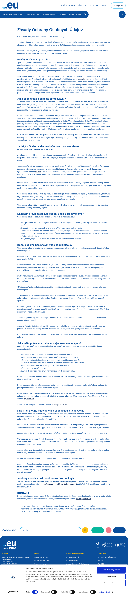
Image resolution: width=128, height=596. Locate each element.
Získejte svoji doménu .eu (12, 14)
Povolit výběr (111, 576)
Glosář (100, 560)
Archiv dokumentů (72, 557)
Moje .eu (119, 6)
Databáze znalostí (48, 14)
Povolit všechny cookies (111, 570)
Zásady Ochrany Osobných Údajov (78, 564)
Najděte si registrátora (87, 506)
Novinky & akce (75, 14)
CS (122, 14)
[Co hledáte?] (85, 530)
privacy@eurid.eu (59, 405)
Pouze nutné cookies (111, 583)
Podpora (94, 5)
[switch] (54, 592)
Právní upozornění (72, 560)
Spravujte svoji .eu (32, 14)
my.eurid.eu (83, 79)
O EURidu (62, 14)
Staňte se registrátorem (73, 5)
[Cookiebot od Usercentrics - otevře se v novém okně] (13, 592)
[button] (85, 14)
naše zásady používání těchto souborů (60, 484)
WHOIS (105, 5)
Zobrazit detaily (105, 592)
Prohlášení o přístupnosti (107, 557)
